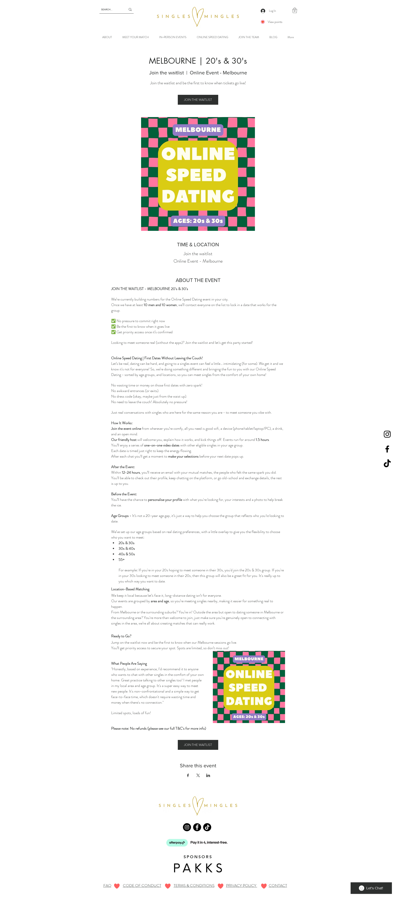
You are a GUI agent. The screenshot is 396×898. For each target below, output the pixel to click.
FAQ (107, 885)
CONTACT (278, 885)
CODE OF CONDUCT (142, 885)
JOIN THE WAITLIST (198, 99)
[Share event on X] (198, 775)
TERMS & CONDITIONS (194, 885)
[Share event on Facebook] (188, 775)
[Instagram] (387, 434)
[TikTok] (387, 463)
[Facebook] (387, 449)
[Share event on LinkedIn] (208, 775)
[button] (294, 10)
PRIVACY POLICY (241, 885)
